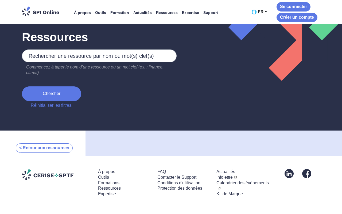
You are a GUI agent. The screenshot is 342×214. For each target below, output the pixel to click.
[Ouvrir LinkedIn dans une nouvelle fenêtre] (289, 173)
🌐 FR (257, 12)
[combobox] (99, 55)
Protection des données (179, 188)
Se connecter (293, 6)
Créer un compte (297, 17)
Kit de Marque (229, 194)
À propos (82, 12)
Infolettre (224, 177)
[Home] (40, 11)
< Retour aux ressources (44, 148)
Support (210, 12)
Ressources (167, 12)
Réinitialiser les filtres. (51, 105)
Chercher (51, 93)
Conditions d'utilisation (178, 183)
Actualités (142, 12)
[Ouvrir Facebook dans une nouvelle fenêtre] (306, 173)
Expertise (190, 12)
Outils (100, 12)
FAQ (161, 171)
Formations (108, 183)
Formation (119, 12)
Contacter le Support (176, 177)
